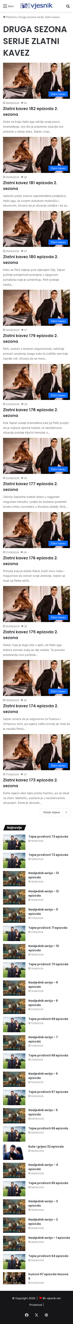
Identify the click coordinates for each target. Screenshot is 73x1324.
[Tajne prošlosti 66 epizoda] (14, 1134)
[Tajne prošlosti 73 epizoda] (14, 842)
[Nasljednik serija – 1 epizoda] (14, 1243)
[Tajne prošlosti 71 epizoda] (14, 933)
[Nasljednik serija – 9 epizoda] (14, 988)
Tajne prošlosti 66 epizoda (48, 1128)
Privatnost (35, 1304)
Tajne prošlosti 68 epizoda (48, 1055)
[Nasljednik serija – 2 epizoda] (14, 1225)
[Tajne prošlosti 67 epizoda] (14, 1097)
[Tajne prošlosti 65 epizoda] (14, 1188)
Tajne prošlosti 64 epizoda (48, 1256)
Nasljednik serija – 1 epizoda (49, 1238)
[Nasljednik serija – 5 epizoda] (14, 1115)
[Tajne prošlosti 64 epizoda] (14, 1261)
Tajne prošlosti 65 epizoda (48, 1183)
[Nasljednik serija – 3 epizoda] (14, 1207)
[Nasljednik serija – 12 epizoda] (14, 897)
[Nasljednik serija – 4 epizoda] (14, 1170)
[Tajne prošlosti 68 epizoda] (14, 1061)
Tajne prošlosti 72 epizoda (48, 855)
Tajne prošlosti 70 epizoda (48, 964)
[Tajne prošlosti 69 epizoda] (14, 1024)
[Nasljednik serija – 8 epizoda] (14, 1006)
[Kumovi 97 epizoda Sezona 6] (14, 1278)
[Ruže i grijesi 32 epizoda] (14, 1152)
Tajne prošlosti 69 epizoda (48, 1019)
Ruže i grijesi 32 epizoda (46, 1147)
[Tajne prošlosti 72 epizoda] (14, 860)
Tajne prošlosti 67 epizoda (48, 1092)
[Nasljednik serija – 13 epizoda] (14, 878)
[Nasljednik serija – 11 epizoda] (14, 915)
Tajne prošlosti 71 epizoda (47, 928)
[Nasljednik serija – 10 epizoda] (14, 951)
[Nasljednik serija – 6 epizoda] (14, 1079)
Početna (11, 17)
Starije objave (51, 812)
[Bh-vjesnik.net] (36, 6)
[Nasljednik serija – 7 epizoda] (14, 1042)
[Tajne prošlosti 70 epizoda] (14, 970)
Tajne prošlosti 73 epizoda (48, 837)
